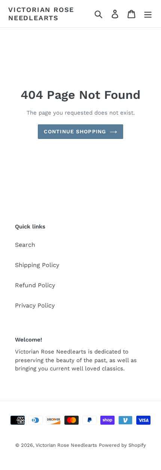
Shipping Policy (37, 265)
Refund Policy (35, 285)
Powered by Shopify (122, 445)
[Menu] (148, 13)
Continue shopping (75, 131)
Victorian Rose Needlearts (41, 14)
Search (25, 244)
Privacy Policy (35, 305)
